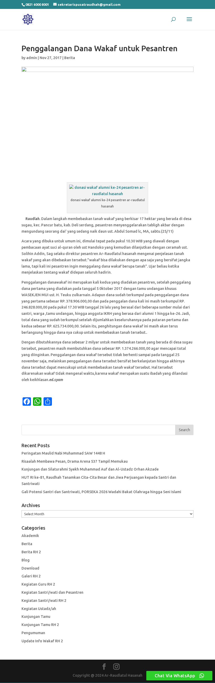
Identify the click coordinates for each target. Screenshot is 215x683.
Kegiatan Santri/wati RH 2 (44, 600)
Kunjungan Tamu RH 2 (40, 625)
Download (30, 568)
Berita (69, 58)
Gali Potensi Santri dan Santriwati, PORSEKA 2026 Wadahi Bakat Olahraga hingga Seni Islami (101, 492)
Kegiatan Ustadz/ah (39, 609)
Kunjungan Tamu (36, 616)
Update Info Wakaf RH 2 (42, 641)
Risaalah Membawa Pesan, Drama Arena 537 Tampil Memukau (75, 461)
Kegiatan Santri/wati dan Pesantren (52, 592)
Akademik (30, 536)
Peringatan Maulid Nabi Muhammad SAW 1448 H (63, 453)
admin (31, 58)
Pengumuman (33, 633)
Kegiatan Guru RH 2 (38, 584)
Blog (26, 560)
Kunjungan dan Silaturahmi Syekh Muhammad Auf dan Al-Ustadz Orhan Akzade (90, 469)
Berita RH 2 (31, 552)
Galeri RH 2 (31, 576)
